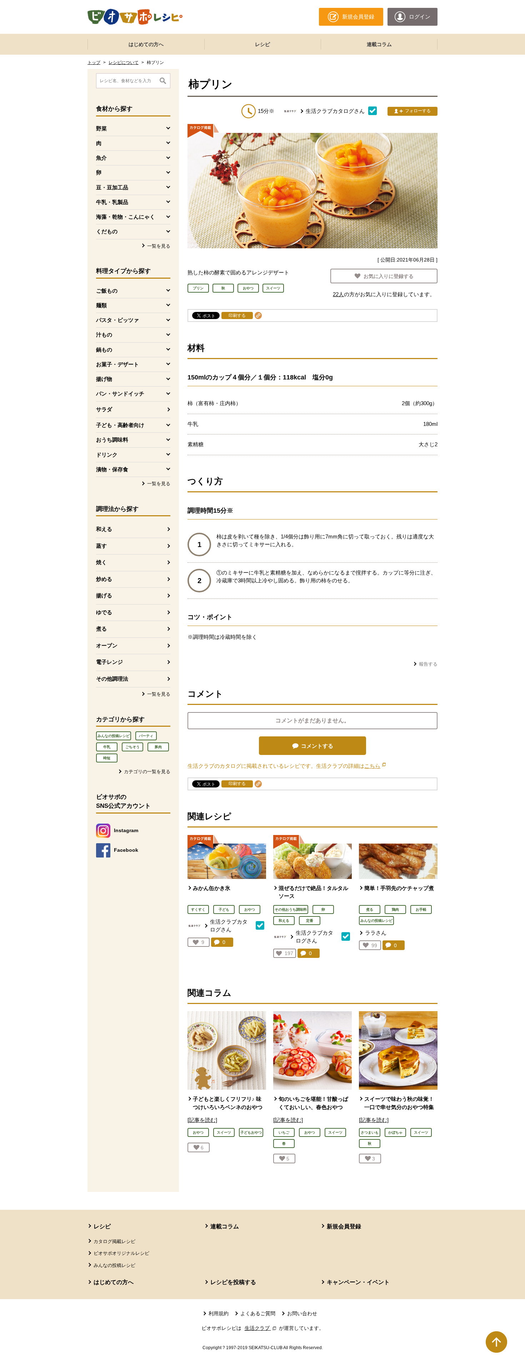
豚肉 (158, 747)
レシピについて (124, 62)
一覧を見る (158, 246)
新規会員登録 (344, 1226)
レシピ (262, 44)
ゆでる (104, 612)
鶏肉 (395, 909)
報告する (428, 664)
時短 (106, 758)
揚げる (104, 595)
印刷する (237, 315)
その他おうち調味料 (291, 909)
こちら (375, 766)
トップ (94, 62)
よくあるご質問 (257, 1313)
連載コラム (379, 44)
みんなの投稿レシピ (114, 736)
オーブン (107, 645)
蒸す (101, 546)
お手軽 (421, 909)
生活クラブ (261, 1328)
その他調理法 (112, 679)
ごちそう (132, 747)
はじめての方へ (146, 44)
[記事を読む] (202, 1120)
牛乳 (106, 747)
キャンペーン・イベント (358, 1282)
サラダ (104, 409)
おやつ (249, 909)
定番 (309, 921)
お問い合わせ (302, 1313)
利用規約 (219, 1313)
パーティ (146, 736)
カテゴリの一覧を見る (147, 771)
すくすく (198, 909)
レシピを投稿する (233, 1282)
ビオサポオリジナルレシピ (121, 1253)
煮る (101, 629)
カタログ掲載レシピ (114, 1241)
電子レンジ (109, 662)
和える (104, 529)
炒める (104, 579)
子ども (224, 909)
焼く (101, 562)
